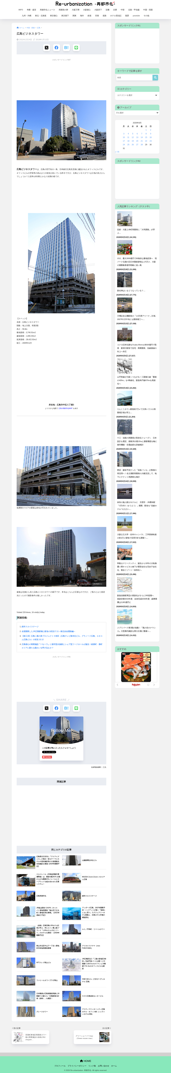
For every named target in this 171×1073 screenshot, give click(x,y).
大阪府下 (98, 10)
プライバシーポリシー (77, 1066)
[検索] (155, 77)
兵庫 (115, 10)
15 (146, 137)
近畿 (107, 10)
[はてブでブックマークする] (66, 47)
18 (128, 141)
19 (133, 141)
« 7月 (117, 152)
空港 (97, 16)
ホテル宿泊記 (115, 16)
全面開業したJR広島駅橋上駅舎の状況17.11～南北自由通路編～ (48, 631)
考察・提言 (31, 10)
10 (124, 137)
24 (124, 145)
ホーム (114, 1066)
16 (151, 137)
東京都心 (54, 16)
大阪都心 (87, 10)
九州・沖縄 (26, 16)
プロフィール (60, 1066)
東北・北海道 (40, 16)
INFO (21, 10)
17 (124, 141)
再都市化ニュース (47, 10)
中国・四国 (148, 10)
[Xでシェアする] (46, 47)
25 (128, 145)
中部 (122, 10)
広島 (104, 767)
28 (142, 145)
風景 (127, 16)
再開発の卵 (63, 10)
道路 (104, 16)
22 (146, 141)
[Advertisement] (61, 79)
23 (151, 141)
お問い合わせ (103, 1066)
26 (133, 145)
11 (128, 137)
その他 (146, 16)
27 (137, 145)
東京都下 (65, 16)
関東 (74, 16)
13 (137, 137)
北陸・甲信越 (133, 10)
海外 (82, 16)
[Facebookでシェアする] (56, 47)
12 (133, 137)
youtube (136, 16)
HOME (87, 1061)
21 (142, 141)
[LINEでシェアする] (76, 47)
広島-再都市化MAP (65, 408)
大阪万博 (75, 10)
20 (137, 141)
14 (142, 137)
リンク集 (92, 1066)
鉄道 (89, 16)
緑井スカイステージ (30, 626)
